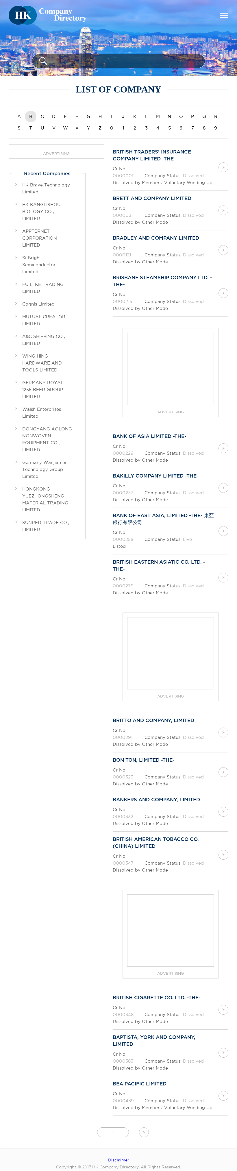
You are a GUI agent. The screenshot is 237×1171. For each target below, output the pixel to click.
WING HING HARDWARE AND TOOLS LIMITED (42, 363)
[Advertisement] (170, 369)
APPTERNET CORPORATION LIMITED (39, 238)
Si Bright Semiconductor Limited (38, 264)
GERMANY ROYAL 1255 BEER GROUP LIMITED (42, 389)
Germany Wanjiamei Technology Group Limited (44, 469)
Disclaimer (118, 1160)
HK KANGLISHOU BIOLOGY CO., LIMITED (41, 211)
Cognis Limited (38, 303)
